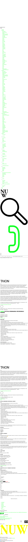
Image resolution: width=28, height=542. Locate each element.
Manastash (3, 167)
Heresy (3, 66)
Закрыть (1, 449)
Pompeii (3, 181)
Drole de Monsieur (4, 151)
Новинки (3, 29)
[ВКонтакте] (1, 513)
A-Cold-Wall (3, 91)
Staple (3, 186)
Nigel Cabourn (4, 174)
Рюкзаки (3, 124)
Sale (2, 188)
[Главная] (0, 256)
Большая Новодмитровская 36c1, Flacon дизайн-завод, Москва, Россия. (9, 512)
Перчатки (3, 119)
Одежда (5, 256)
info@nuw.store (25, 512)
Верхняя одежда (4, 32)
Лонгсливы (3, 36)
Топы (3, 78)
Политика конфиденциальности (4, 516)
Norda (3, 175)
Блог (2, 508)
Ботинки (3, 43)
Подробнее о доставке (3, 465)
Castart (3, 57)
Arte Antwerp (4, 52)
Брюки (3, 38)
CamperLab (3, 97)
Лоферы (3, 46)
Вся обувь (3, 83)
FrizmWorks (3, 105)
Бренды (3, 133)
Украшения (3, 125)
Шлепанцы (3, 45)
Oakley (3, 178)
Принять (1, 541)
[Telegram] (3, 513)
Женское (3, 70)
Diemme (3, 59)
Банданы (3, 118)
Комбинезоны (4, 73)
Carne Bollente (4, 56)
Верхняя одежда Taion (8, 304)
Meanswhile (3, 168)
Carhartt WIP (4, 98)
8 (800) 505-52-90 (20, 512)
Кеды (3, 42)
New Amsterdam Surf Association (6, 172)
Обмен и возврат (3, 506)
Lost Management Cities (5, 112)
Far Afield (3, 104)
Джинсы (3, 39)
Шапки (3, 117)
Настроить (4, 541)
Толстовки (3, 76)
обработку (4, 515)
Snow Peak (3, 185)
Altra (3, 50)
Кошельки (3, 132)
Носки (3, 120)
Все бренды (3, 134)
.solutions (3, 90)
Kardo (3, 110)
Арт (2, 187)
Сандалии (3, 44)
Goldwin (3, 63)
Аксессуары (3, 113)
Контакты (2, 505)
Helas (3, 65)
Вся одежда (3, 31)
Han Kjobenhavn (4, 64)
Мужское (3, 30)
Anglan (3, 51)
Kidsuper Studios (4, 111)
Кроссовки (3, 84)
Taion (11, 256)
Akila (3, 49)
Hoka (3, 161)
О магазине (2, 502)
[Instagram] (0, 513)
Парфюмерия (4, 127)
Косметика (3, 126)
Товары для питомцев (5, 131)
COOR (3, 58)
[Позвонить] (14, 252)
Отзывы (2, 507)
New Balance (4, 173)
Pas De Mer (3, 180)
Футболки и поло (4, 37)
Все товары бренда (2, 304)
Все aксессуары (4, 114)
